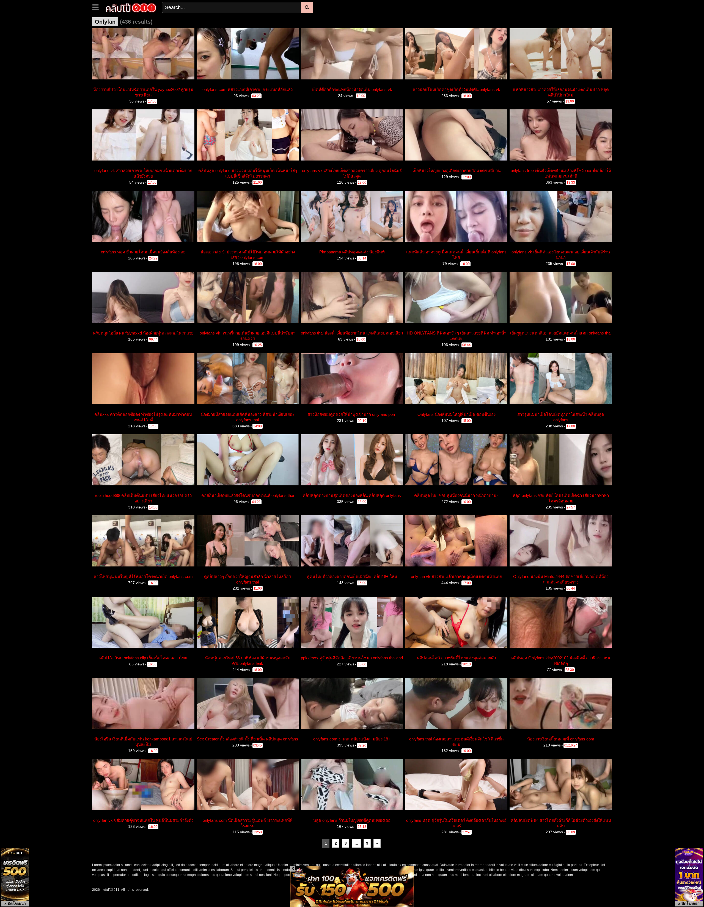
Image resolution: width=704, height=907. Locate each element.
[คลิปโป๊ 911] (131, 7)
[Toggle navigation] (97, 6)
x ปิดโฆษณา (15, 903)
